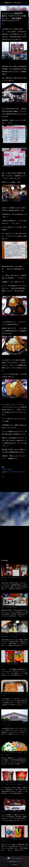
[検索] (27, 2)
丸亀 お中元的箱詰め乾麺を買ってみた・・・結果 (14, 607)
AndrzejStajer (19, 861)
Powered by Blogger (15, 858)
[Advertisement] (14, 508)
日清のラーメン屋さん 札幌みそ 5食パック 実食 (13, 811)
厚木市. (9, 469)
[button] (3, 24)
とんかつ (4, 469)
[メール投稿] (3, 467)
